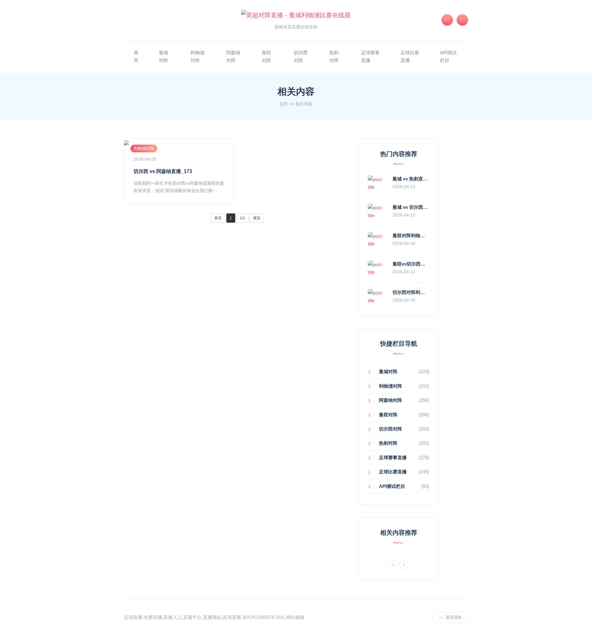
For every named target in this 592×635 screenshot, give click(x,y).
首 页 (136, 56)
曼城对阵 (163, 56)
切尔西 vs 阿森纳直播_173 (163, 171)
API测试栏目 (448, 56)
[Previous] (393, 565)
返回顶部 (454, 617)
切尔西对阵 (301, 56)
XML (280, 617)
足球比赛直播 (410, 56)
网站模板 (295, 617)
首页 (283, 103)
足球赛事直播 (370, 56)
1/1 (242, 218)
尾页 (257, 218)
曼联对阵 (266, 56)
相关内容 (304, 103)
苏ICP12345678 (258, 617)
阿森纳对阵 (233, 56)
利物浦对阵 (197, 56)
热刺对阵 (334, 56)
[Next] (404, 565)
